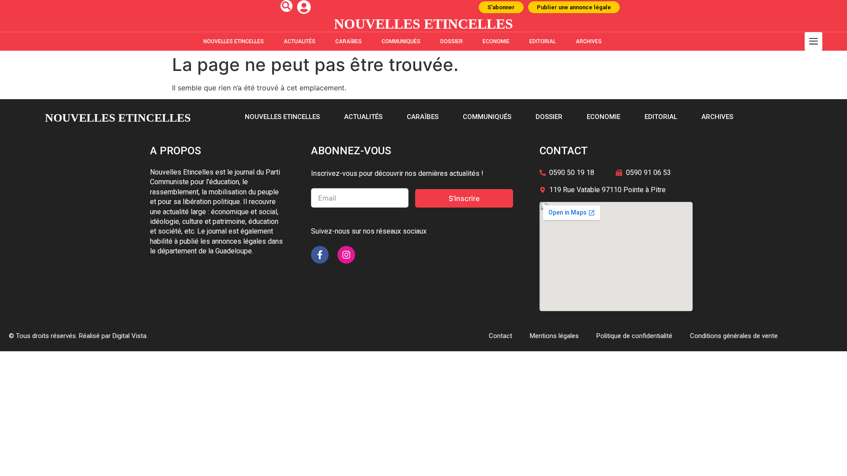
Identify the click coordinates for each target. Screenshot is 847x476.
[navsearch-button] (286, 6)
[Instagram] (346, 255)
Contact (500, 336)
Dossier (451, 41)
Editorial (542, 41)
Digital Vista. (130, 336)
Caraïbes (348, 41)
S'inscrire (464, 198)
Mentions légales (554, 336)
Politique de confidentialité (634, 336)
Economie (496, 41)
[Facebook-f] (320, 255)
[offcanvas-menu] (813, 41)
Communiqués (401, 41)
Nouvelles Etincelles (233, 41)
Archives (589, 41)
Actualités (299, 41)
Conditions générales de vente (734, 336)
